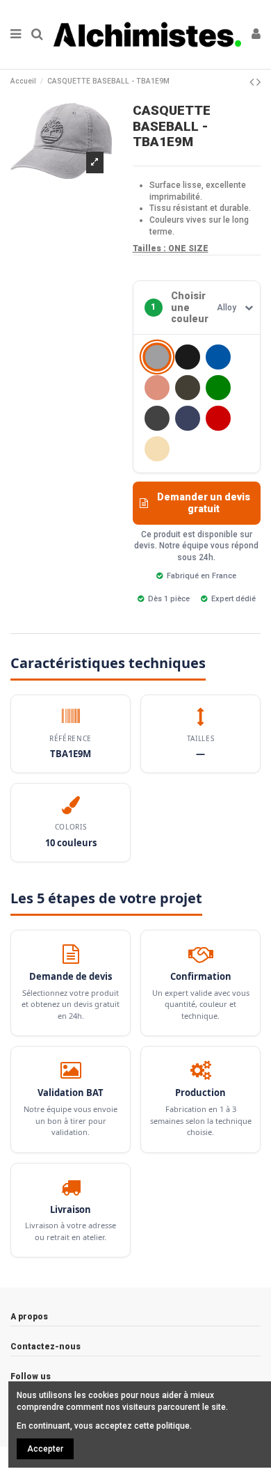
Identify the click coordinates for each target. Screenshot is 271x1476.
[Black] (187, 357)
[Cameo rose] (157, 387)
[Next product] (258, 81)
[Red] (218, 418)
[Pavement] (157, 418)
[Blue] (218, 357)
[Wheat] (157, 448)
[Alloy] (156, 356)
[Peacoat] (187, 418)
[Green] (218, 387)
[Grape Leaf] (187, 387)
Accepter (45, 1449)
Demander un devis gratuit (203, 502)
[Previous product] (252, 81)
